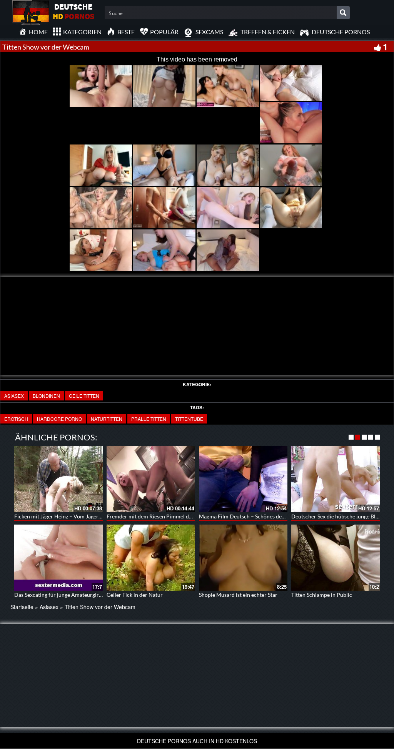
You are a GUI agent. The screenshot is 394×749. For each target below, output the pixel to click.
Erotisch (16, 418)
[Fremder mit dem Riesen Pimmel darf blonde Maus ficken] (151, 479)
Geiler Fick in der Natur (135, 594)
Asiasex (14, 395)
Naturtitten (106, 418)
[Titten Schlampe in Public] (335, 558)
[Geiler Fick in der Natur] (151, 558)
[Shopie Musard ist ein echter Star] (243, 558)
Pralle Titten (148, 418)
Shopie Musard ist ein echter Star (238, 594)
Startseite (21, 607)
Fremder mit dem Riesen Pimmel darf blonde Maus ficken (175, 516)
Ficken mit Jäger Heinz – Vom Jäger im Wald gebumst (77, 516)
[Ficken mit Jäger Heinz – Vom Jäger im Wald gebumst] (58, 479)
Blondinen (46, 395)
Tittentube (189, 418)
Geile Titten (84, 395)
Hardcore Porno (59, 418)
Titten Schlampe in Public (321, 594)
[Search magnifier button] (343, 12)
